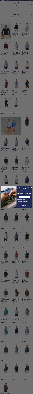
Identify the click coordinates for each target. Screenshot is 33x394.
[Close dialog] (31, 187)
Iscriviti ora (24, 205)
